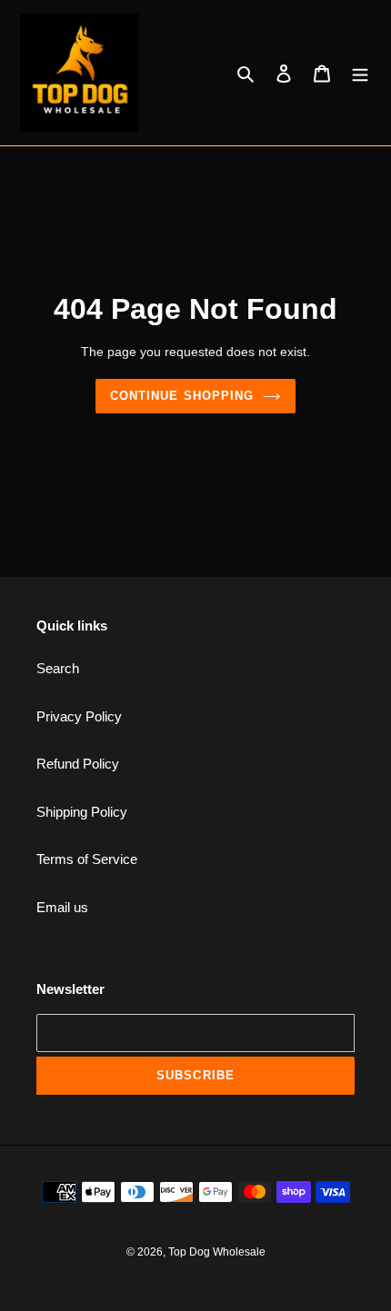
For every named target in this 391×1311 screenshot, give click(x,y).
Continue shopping (182, 395)
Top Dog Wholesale (217, 1252)
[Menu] (360, 73)
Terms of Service (86, 859)
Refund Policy (77, 763)
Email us (62, 907)
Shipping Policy (81, 811)
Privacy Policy (79, 716)
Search (57, 668)
